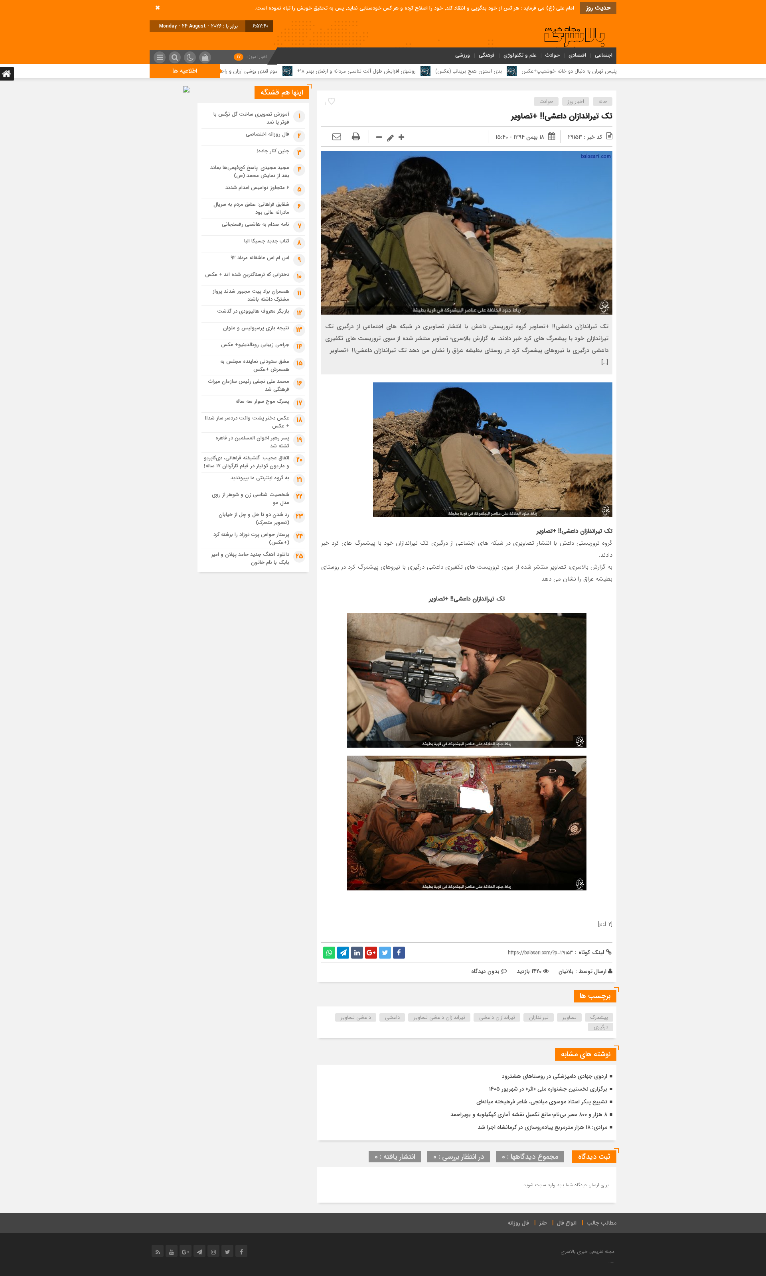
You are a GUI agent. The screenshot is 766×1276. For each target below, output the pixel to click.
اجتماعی (603, 55)
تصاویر (569, 1017)
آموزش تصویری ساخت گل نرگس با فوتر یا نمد (251, 118)
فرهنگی (487, 55)
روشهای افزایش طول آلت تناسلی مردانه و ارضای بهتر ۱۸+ (426, 71)
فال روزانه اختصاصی (267, 134)
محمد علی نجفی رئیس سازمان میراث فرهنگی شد (248, 385)
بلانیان (566, 971)
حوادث (552, 55)
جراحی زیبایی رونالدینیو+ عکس (255, 345)
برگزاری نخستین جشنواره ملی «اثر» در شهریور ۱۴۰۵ (548, 1089)
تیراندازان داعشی (497, 1017)
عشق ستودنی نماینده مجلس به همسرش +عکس (254, 365)
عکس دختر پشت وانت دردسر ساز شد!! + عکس (247, 422)
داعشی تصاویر (356, 1017)
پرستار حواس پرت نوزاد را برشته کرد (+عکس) (251, 538)
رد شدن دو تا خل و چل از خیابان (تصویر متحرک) (254, 518)
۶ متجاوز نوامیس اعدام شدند (257, 187)
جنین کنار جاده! (273, 151)
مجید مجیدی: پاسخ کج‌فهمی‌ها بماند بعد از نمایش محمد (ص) (249, 171)
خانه (602, 101)
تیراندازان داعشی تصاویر (439, 1017)
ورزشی (462, 55)
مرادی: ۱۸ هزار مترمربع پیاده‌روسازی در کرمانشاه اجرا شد (542, 1127)
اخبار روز (576, 101)
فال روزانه (518, 1223)
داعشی (392, 1017)
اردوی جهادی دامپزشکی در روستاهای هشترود (554, 1076)
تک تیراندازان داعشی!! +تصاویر (561, 116)
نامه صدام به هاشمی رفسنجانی (255, 224)
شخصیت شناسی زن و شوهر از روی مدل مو (250, 498)
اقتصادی (577, 55)
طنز (543, 1223)
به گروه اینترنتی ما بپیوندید (260, 478)
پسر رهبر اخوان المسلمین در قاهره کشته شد (252, 442)
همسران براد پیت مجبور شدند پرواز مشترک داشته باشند (251, 295)
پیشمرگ (599, 1017)
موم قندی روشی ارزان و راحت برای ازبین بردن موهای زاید (287, 71)
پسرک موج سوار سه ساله (262, 401)
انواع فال (566, 1223)
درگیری (601, 1027)
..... (611, 1261)
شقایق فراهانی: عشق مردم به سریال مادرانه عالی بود (251, 208)
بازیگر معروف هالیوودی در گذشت (253, 311)
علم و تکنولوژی (520, 55)
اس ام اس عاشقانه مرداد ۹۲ (260, 258)
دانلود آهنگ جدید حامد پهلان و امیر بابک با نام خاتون (250, 558)
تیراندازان (539, 1017)
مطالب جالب (601, 1223)
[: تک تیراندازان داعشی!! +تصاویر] (337, 137)
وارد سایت (544, 1185)
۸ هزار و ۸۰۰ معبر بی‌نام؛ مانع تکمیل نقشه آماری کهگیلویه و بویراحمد (528, 1114)
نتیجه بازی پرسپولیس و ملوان (256, 328)
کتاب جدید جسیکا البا (266, 241)
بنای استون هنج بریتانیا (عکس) (538, 71)
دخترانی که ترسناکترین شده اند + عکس (247, 274)
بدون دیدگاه (485, 971)
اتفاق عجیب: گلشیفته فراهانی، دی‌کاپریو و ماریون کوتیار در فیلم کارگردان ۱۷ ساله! (246, 462)
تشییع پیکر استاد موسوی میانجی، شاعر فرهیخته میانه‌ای (541, 1101)
